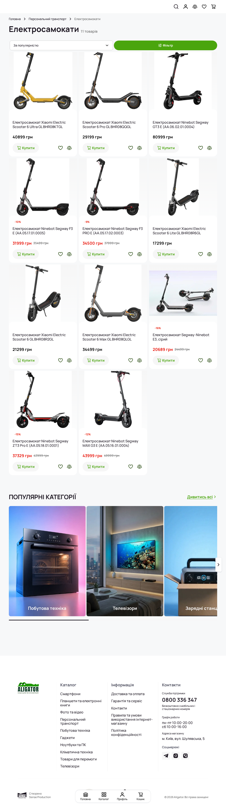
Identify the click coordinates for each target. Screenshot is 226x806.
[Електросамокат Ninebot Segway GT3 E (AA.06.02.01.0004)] (183, 80)
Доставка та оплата (128, 694)
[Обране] (204, 6)
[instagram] (175, 755)
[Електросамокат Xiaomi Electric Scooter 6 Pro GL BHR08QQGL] (113, 80)
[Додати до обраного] (60, 148)
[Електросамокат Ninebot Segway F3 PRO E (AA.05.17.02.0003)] (113, 187)
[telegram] (166, 755)
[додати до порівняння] (69, 148)
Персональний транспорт (47, 19)
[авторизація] (185, 6)
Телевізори (69, 766)
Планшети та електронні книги (81, 703)
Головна (15, 19)
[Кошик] (213, 6)
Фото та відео (71, 712)
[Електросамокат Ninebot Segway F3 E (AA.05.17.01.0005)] (43, 187)
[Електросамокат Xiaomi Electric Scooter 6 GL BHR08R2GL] (43, 293)
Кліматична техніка (76, 752)
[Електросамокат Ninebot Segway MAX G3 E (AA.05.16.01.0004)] (113, 399)
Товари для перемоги (78, 759)
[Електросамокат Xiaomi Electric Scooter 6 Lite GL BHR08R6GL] (183, 187)
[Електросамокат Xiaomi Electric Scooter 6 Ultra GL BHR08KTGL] (43, 80)
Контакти (119, 708)
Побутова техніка (75, 730)
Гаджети (67, 738)
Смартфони (70, 694)
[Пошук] (176, 6)
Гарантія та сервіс (126, 701)
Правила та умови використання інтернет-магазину (132, 719)
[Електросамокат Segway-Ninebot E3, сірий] (183, 293)
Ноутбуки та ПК (73, 745)
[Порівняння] (195, 6)
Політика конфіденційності (126, 732)
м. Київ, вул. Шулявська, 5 (183, 739)
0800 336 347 (179, 699)
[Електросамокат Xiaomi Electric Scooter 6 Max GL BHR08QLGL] (113, 293)
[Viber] (185, 755)
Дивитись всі (200, 497)
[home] (25, 19)
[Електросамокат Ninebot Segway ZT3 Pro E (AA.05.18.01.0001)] (43, 399)
